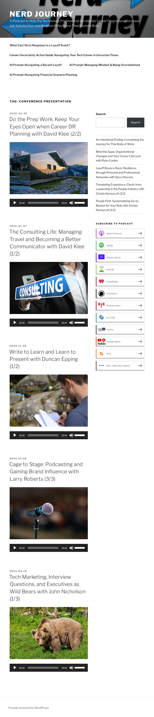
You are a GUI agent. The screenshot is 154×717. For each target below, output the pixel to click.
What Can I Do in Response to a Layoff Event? (40, 45)
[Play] (15, 203)
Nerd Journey (42, 14)
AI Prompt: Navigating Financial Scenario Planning (43, 74)
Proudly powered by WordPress (28, 707)
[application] (49, 203)
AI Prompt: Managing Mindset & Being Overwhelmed (104, 65)
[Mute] (71, 203)
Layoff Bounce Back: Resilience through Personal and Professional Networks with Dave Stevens (118, 172)
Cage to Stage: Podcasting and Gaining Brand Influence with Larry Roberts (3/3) (46, 471)
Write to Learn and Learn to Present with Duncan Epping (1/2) (43, 359)
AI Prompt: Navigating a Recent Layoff (36, 65)
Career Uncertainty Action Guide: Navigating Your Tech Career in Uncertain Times (64, 55)
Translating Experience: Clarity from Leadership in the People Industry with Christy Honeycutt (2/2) (120, 189)
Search (100, 114)
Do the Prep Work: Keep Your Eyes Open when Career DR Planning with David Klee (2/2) (45, 126)
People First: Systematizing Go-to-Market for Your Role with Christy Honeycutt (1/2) (117, 205)
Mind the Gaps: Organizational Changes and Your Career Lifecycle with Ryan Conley (118, 156)
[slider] (80, 202)
